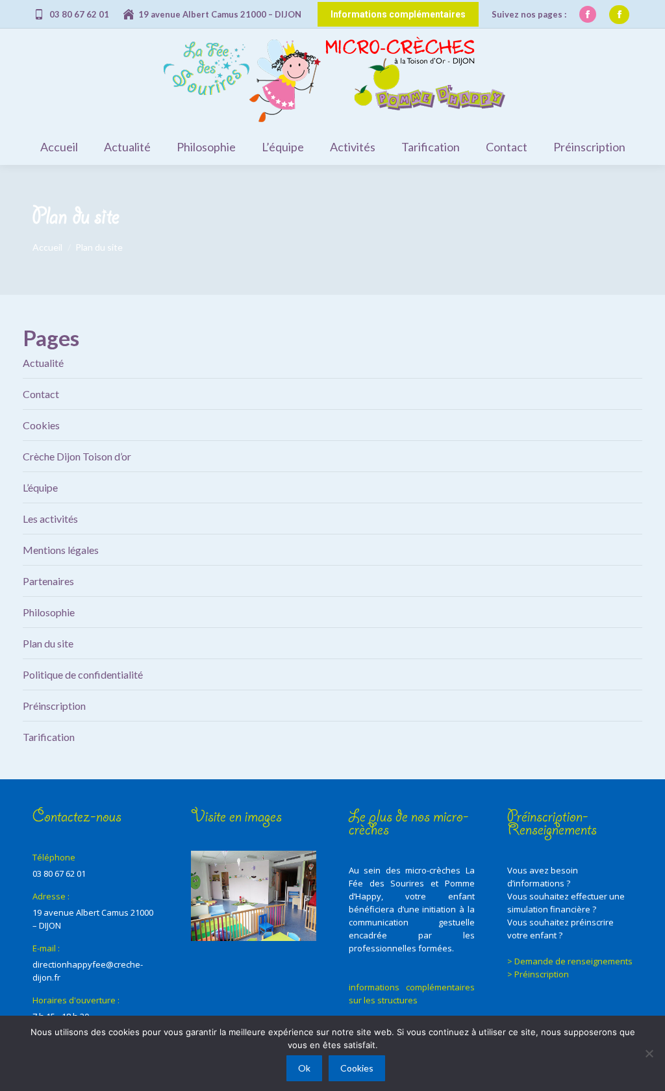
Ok (304, 1067)
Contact (41, 394)
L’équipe (40, 487)
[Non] (648, 1053)
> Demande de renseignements (570, 961)
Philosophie (49, 612)
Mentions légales (61, 550)
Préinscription (54, 705)
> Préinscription (538, 974)
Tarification (49, 737)
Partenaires (48, 581)
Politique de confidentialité (83, 674)
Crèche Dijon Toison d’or (77, 456)
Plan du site (48, 643)
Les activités (50, 518)
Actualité (43, 363)
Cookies (41, 425)
